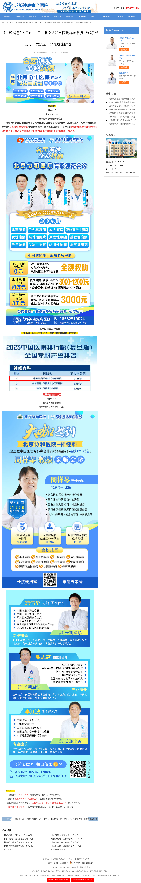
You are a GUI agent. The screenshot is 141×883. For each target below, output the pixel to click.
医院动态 (45, 17)
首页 (11, 23)
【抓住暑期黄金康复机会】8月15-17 (18, 842)
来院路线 (70, 17)
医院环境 (57, 17)
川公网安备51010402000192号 (83, 863)
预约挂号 (124, 50)
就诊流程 (119, 17)
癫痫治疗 (94, 17)
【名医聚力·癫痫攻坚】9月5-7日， (66, 835)
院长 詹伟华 (8, 850)
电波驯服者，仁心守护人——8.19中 (66, 839)
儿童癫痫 (82, 17)
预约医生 (132, 17)
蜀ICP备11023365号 (61, 863)
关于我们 (46, 859)
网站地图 (86, 859)
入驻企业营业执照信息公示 (83, 880)
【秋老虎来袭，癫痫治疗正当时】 (65, 842)
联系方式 (54, 859)
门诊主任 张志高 (58, 850)
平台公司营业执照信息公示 (58, 880)
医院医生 (32, 17)
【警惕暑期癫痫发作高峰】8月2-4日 (18, 846)
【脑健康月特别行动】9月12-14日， (18, 835)
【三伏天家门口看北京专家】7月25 (66, 846)
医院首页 (8, 17)
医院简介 (20, 17)
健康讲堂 (107, 17)
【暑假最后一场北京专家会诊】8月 (18, 839)
